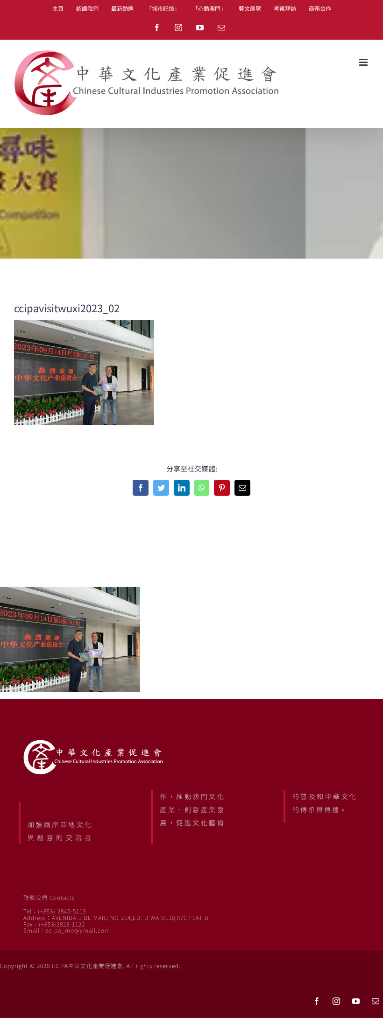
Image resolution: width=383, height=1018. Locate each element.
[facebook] (316, 1001)
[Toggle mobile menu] (364, 62)
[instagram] (336, 1001)
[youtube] (355, 1001)
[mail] (375, 1001)
